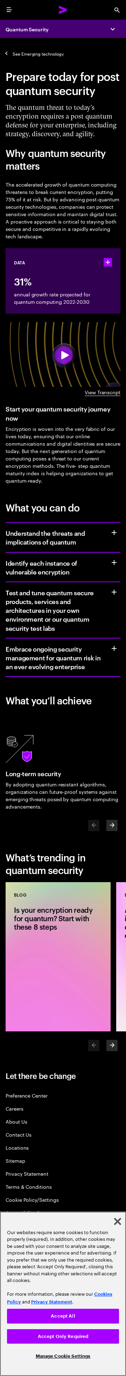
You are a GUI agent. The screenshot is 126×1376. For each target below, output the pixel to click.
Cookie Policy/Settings (32, 1199)
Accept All (63, 1316)
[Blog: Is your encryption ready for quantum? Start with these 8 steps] (58, 956)
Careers (14, 1108)
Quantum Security (27, 29)
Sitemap (15, 1160)
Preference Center (27, 1095)
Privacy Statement (27, 1173)
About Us (16, 1121)
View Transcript (102, 392)
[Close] (117, 1221)
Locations (17, 1147)
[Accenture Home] (63, 9)
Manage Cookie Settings (63, 1356)
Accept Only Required (63, 1336)
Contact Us (18, 1134)
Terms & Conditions (29, 1186)
